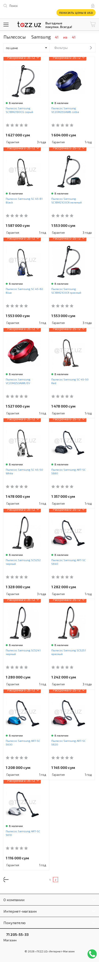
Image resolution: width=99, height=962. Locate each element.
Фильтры (61, 48)
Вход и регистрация (94, 6)
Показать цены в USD (76, 12)
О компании (13, 899)
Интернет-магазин (20, 911)
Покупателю (14, 922)
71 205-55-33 (16, 934)
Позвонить (92, 954)
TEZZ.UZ (29, 24)
